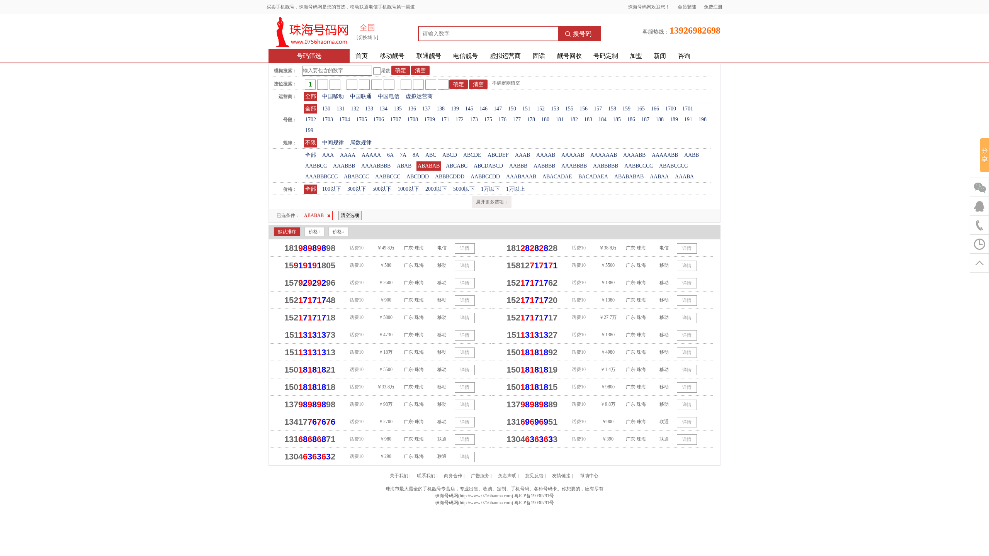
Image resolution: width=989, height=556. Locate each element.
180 (545, 119)
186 (631, 119)
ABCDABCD (488, 166)
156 (583, 109)
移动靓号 (392, 56)
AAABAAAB (521, 177)
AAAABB (634, 155)
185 (617, 119)
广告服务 (480, 475)
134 (383, 109)
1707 (395, 119)
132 (355, 109)
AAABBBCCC (321, 177)
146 (483, 109)
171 (445, 119)
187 (645, 119)
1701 (687, 109)
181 (560, 119)
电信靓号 (465, 56)
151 (526, 109)
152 (541, 109)
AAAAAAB (603, 155)
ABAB (404, 166)
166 (655, 109)
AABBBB (544, 166)
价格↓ (338, 231)
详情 (464, 248)
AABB (691, 155)
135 (398, 109)
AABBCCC (387, 177)
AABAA (659, 177)
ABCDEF (498, 155)
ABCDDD (417, 177)
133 (369, 109)
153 (555, 109)
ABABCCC (356, 177)
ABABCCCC (673, 166)
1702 (310, 119)
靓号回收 (569, 56)
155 (569, 109)
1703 (327, 119)
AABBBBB (605, 166)
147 (498, 109)
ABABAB (429, 166)
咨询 (684, 56)
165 (641, 109)
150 (512, 109)
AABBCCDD (485, 177)
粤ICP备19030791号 (534, 495)
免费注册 (713, 7)
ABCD (449, 155)
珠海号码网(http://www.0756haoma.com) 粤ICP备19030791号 (494, 502)
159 (626, 109)
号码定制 (605, 56)
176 (502, 119)
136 (412, 109)
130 (326, 109)
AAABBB (344, 166)
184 (602, 119)
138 (441, 109)
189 (674, 119)
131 (340, 109)
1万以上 (515, 189)
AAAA (347, 155)
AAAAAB (572, 155)
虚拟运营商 (505, 56)
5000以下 (464, 189)
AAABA (684, 177)
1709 (429, 119)
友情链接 (561, 475)
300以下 (356, 189)
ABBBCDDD (449, 177)
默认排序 (287, 231)
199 (309, 130)
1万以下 (490, 189)
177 (517, 119)
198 (702, 119)
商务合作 (453, 475)
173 (474, 119)
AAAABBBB (376, 166)
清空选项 (350, 215)
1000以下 (408, 189)
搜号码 (582, 34)
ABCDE (472, 155)
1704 (344, 119)
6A (390, 155)
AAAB (522, 155)
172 (459, 119)
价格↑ (314, 231)
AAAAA (371, 155)
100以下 (331, 189)
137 (426, 109)
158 (612, 109)
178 (531, 119)
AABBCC (316, 166)
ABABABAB (629, 177)
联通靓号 (428, 56)
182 (574, 119)
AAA (328, 155)
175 (488, 119)
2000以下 (436, 189)
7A (403, 155)
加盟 (636, 56)
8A (416, 155)
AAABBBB (574, 166)
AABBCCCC (638, 166)
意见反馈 (534, 475)
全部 (310, 96)
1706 (378, 119)
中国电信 (388, 96)
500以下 (381, 189)
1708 (412, 119)
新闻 (660, 56)
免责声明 (507, 475)
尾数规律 (361, 143)
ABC (430, 155)
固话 (539, 56)
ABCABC (456, 166)
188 (660, 119)
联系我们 (426, 475)
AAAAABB (665, 155)
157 (598, 109)
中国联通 (361, 96)
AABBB (518, 166)
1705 (361, 119)
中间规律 (333, 143)
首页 (361, 56)
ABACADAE (557, 177)
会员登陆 (687, 7)
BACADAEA (593, 177)
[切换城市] (367, 37)
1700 (670, 109)
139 (455, 109)
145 (469, 109)
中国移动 (333, 96)
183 (588, 119)
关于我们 (399, 475)
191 (688, 119)
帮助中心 (589, 475)
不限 (310, 143)
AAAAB (545, 155)
